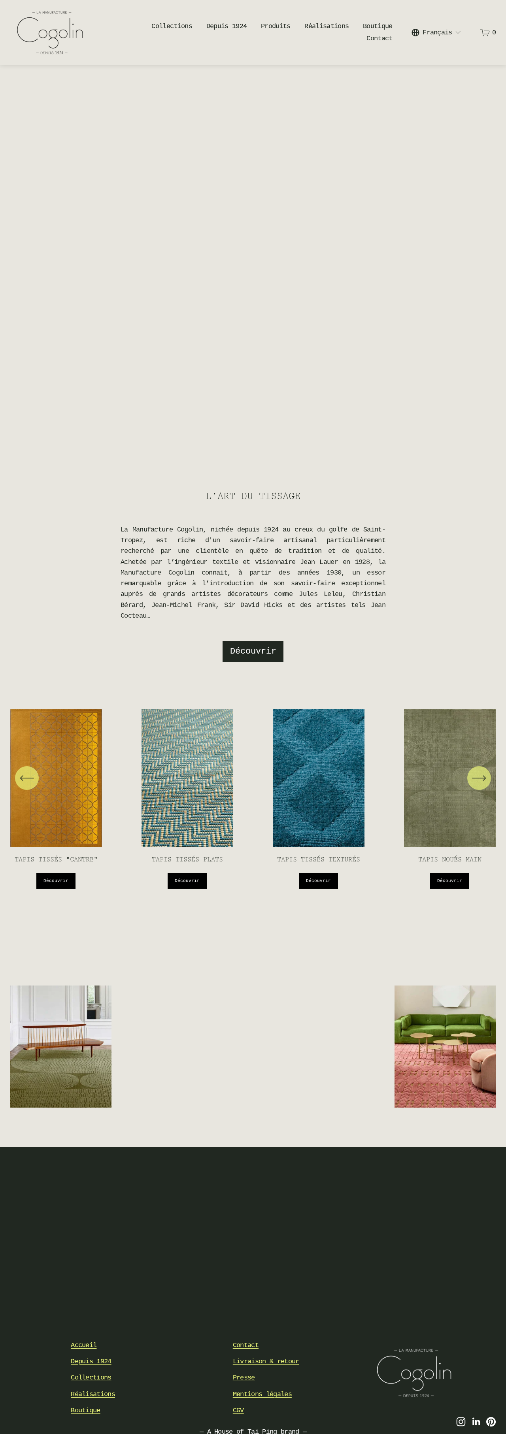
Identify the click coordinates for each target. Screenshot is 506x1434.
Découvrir (253, 651)
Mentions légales (262, 1394)
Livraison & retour (266, 1361)
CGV (238, 1410)
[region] (253, 799)
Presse (244, 1377)
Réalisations (326, 26)
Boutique (378, 26)
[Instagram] (461, 1421)
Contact (379, 38)
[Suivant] (479, 778)
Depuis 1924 (226, 26)
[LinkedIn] (476, 1421)
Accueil (83, 1345)
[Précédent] (27, 778)
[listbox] (436, 32)
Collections (91, 1377)
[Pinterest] (491, 1421)
